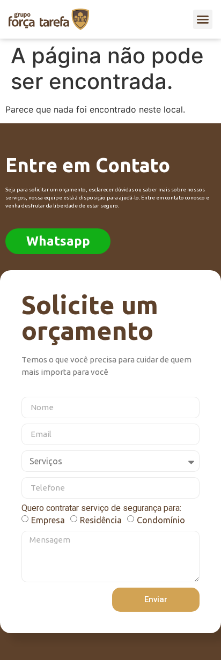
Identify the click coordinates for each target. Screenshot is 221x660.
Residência (101, 519)
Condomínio (161, 519)
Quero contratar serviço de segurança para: (101, 508)
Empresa (48, 519)
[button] (202, 19)
